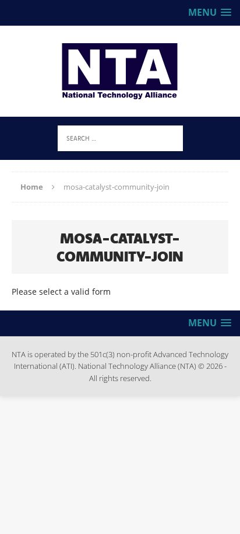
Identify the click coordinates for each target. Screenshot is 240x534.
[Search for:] (120, 137)
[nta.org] (120, 71)
